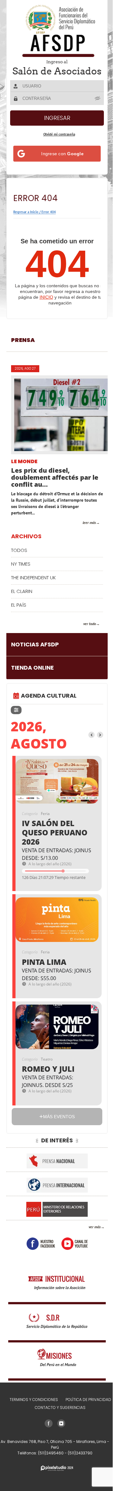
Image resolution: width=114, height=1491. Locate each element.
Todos (19, 559)
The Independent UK (33, 586)
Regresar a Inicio (25, 221)
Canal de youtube (72, 1252)
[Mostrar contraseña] (93, 107)
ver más (90, 1236)
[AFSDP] (55, 30)
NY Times (20, 572)
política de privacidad (86, 1408)
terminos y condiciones (31, 1408)
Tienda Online (32, 676)
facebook (38, 1252)
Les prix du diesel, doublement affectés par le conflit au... (54, 486)
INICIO (46, 306)
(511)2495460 (49, 1462)
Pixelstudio (55, 1477)
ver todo (85, 633)
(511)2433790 (78, 1462)
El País (18, 613)
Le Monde (24, 470)
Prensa (23, 349)
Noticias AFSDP (35, 653)
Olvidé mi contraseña (57, 143)
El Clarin (21, 600)
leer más (84, 531)
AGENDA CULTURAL (49, 704)
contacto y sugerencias (58, 1416)
